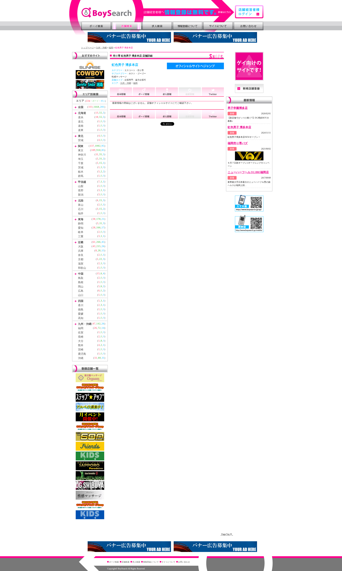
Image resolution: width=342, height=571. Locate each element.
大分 (80, 341)
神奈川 (82, 154)
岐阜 (80, 232)
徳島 (80, 309)
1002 (98, 146)
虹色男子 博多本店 (239, 127)
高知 (80, 318)
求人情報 (167, 92)
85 (103, 150)
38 (94, 219)
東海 (80, 219)
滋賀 (80, 263)
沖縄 (80, 358)
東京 (80, 150)
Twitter (213, 92)
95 (103, 146)
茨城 (80, 167)
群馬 (80, 176)
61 (94, 242)
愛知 (80, 227)
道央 (80, 117)
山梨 (80, 186)
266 (98, 242)
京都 (80, 259)
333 (90, 107)
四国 (80, 301)
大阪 (80, 246)
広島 (80, 290)
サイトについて (218, 25)
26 (103, 246)
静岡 (80, 223)
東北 (80, 136)
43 (94, 246)
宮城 (80, 140)
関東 (80, 146)
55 (100, 112)
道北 (80, 121)
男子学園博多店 (238, 107)
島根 (80, 282)
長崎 (80, 336)
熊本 (80, 345)
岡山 (80, 286)
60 (99, 358)
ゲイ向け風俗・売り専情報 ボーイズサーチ (106, 13)
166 (98, 227)
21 (103, 219)
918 (98, 150)
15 (100, 163)
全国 (80, 107)
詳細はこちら (189, 12)
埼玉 (80, 159)
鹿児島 (82, 353)
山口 (80, 295)
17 (103, 227)
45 (103, 242)
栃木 (80, 171)
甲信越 (82, 181)
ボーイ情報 (144, 92)
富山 (80, 204)
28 (94, 227)
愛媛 (80, 313)
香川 (80, 305)
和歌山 (82, 267)
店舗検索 (127, 25)
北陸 (80, 200)
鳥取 (80, 278)
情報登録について (187, 25)
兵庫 (80, 250)
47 (94, 323)
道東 (80, 130)
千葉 (80, 163)
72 (99, 328)
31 (100, 158)
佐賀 (80, 332)
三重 (80, 236)
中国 (80, 273)
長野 (80, 190)
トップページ (87, 47)
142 (98, 323)
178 (98, 219)
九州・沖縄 (101, 47)
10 (96, 117)
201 (102, 107)
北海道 (82, 113)
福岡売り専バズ (238, 143)
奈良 (80, 255)
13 (96, 112)
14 (103, 328)
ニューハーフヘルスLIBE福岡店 (248, 172)
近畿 (80, 242)
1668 (96, 107)
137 (92, 146)
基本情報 (121, 92)
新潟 (80, 194)
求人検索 (157, 25)
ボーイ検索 (96, 25)
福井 (80, 213)
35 (100, 154)
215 (98, 246)
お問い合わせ (248, 25)
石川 (80, 209)
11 (97, 154)
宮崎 (80, 349)
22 (100, 259)
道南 (80, 125)
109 (93, 150)
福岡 (111, 47)
